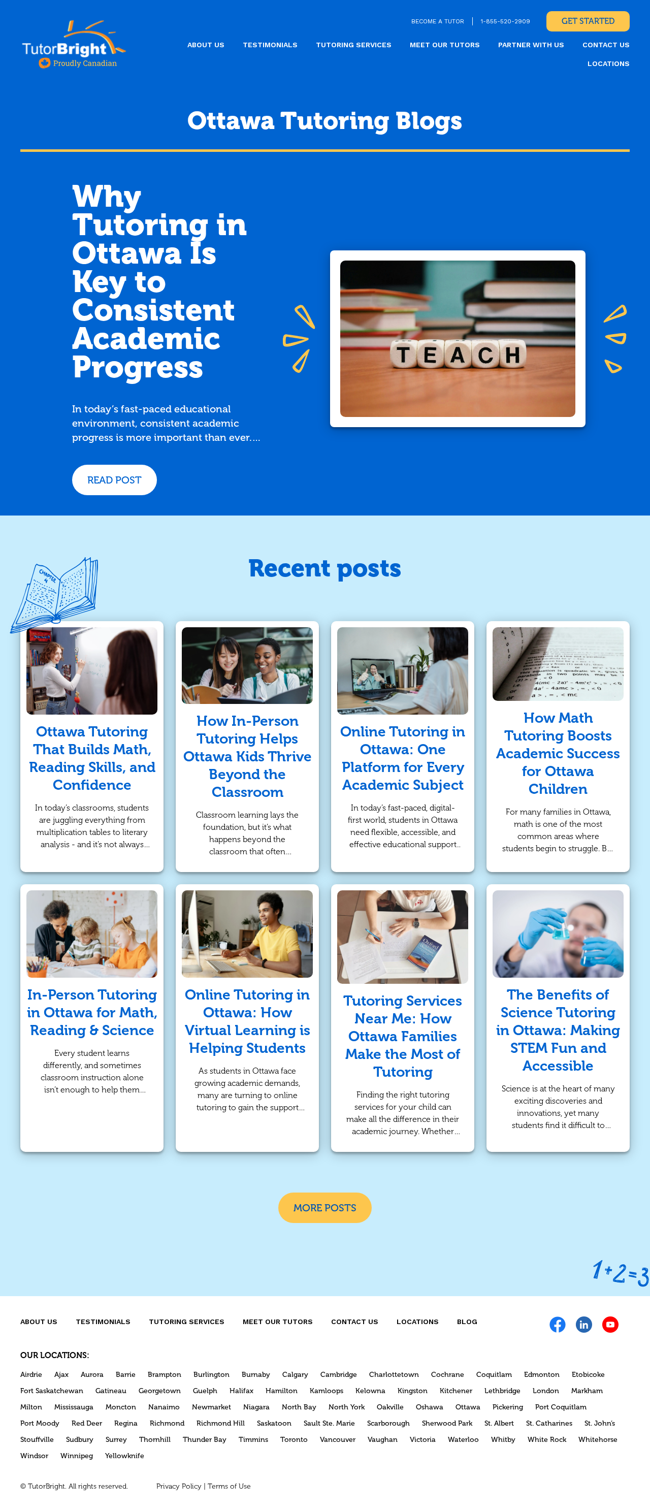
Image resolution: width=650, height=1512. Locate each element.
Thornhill (155, 1439)
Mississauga (73, 1407)
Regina (126, 1423)
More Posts (325, 1208)
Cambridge (338, 1374)
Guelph (205, 1391)
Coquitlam (494, 1374)
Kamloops (326, 1391)
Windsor (34, 1456)
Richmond (167, 1423)
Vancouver (337, 1439)
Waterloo (463, 1439)
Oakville (390, 1407)
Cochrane (447, 1374)
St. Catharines (549, 1423)
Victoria (423, 1439)
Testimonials (270, 45)
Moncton (121, 1407)
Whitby (503, 1439)
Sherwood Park (447, 1423)
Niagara (256, 1407)
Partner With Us (531, 45)
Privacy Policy (179, 1486)
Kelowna (370, 1391)
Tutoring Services (354, 45)
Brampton (164, 1374)
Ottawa (468, 1407)
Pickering (508, 1407)
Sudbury (79, 1439)
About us (205, 45)
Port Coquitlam (561, 1407)
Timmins (253, 1439)
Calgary (295, 1374)
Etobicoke (588, 1374)
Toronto (294, 1439)
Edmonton (542, 1374)
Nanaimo (164, 1407)
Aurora (92, 1374)
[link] (74, 43)
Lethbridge (502, 1391)
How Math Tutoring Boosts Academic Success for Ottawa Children (558, 753)
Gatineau (110, 1391)
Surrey (116, 1439)
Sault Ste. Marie (329, 1423)
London (546, 1391)
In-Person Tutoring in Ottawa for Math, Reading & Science (92, 1012)
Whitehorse (598, 1439)
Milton (31, 1407)
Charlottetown (394, 1374)
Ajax (61, 1374)
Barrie (126, 1374)
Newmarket (211, 1407)
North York (347, 1407)
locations (609, 63)
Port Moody (39, 1423)
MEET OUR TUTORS (445, 45)
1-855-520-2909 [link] (505, 21)
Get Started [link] (588, 21)
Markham (587, 1391)
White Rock (547, 1439)
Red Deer (87, 1423)
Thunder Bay (204, 1439)
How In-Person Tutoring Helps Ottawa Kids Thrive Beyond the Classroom (247, 756)
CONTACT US (606, 45)
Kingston (413, 1391)
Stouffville (37, 1439)
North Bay (299, 1407)
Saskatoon (274, 1423)
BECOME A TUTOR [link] (437, 21)
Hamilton (282, 1391)
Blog (467, 1321)
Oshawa (429, 1407)
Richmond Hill (221, 1423)
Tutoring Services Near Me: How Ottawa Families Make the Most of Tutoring (402, 1036)
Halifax (241, 1391)
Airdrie (31, 1374)
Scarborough (388, 1423)
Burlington (211, 1374)
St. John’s (599, 1423)
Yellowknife (124, 1456)
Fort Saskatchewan (51, 1391)
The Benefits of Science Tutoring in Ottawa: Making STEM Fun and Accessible (558, 1030)
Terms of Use (229, 1486)
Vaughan (383, 1439)
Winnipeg (76, 1456)
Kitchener (456, 1391)
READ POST (114, 480)
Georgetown (160, 1391)
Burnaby (256, 1374)
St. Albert (499, 1423)
